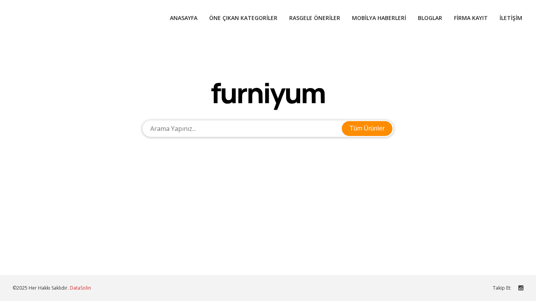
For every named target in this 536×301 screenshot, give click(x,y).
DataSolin (80, 288)
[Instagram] (520, 287)
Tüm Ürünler (367, 128)
